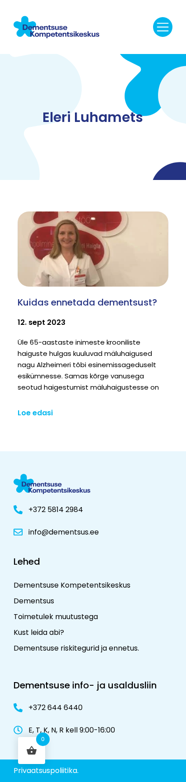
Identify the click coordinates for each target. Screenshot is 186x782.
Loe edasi (35, 413)
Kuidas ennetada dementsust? (87, 302)
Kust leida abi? (39, 632)
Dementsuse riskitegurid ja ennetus (76, 648)
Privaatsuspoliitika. (46, 770)
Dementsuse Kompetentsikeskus (72, 585)
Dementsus (34, 601)
